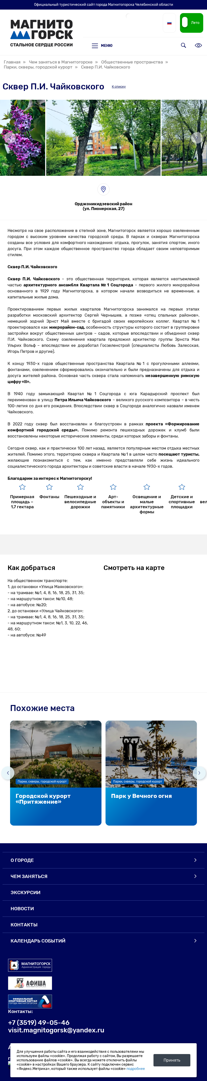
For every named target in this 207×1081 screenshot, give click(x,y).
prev (7, 773)
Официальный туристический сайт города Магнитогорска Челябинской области (103, 5)
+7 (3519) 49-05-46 (38, 1022)
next (199, 773)
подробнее (135, 1069)
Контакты (24, 925)
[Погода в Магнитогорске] (128, 18)
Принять (172, 1060)
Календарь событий (38, 941)
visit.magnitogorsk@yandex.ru (56, 1030)
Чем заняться (29, 876)
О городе (22, 860)
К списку (119, 86)
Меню (107, 46)
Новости (22, 908)
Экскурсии (25, 892)
